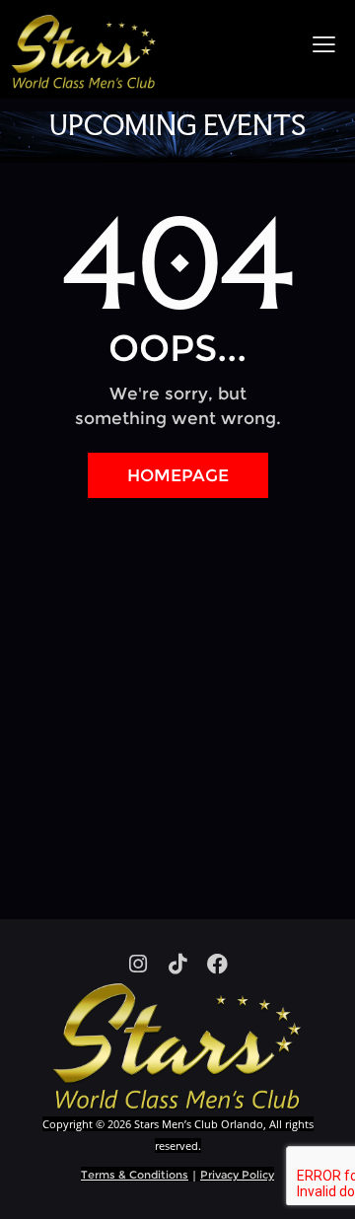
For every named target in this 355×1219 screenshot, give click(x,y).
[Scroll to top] (322, 1186)
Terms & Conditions (134, 1175)
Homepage (178, 475)
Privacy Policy (237, 1175)
